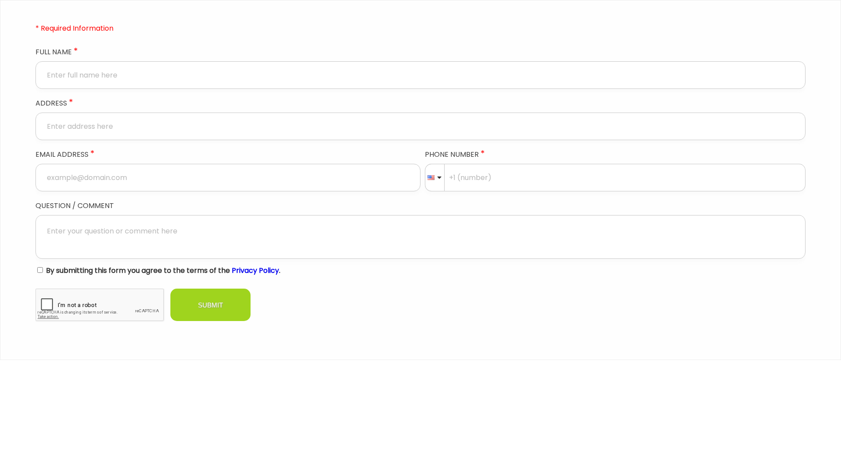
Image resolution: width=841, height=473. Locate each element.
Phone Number (455, 154)
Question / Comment (74, 206)
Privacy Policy (255, 270)
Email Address (65, 154)
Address (54, 103)
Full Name (56, 51)
